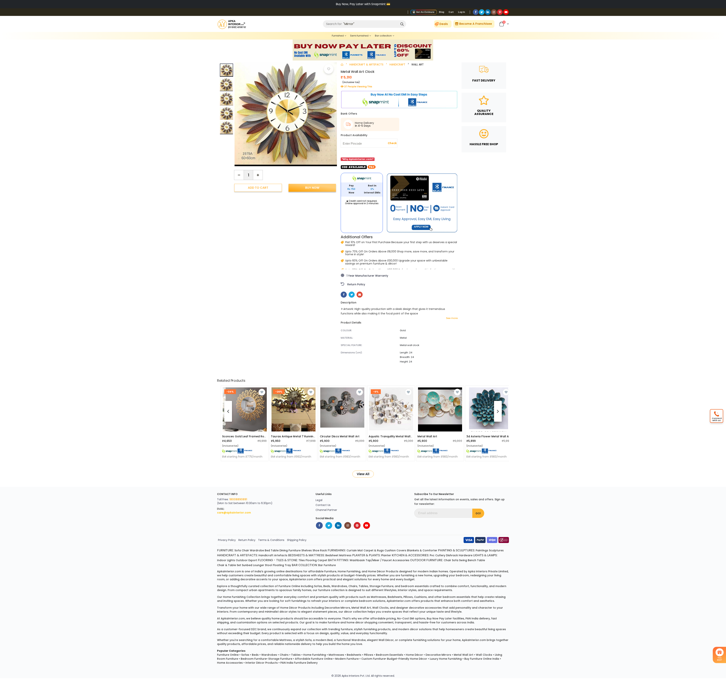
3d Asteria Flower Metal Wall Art (488, 436)
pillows (408, 597)
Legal (319, 500)
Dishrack (452, 555)
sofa (308, 640)
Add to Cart (258, 187)
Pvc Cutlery (437, 555)
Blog (441, 12)
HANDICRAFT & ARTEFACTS (366, 64)
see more (452, 318)
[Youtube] (506, 12)
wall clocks (380, 608)
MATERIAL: (347, 338)
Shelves (306, 550)
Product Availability (354, 135)
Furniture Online (228, 655)
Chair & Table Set (229, 565)
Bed (267, 550)
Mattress (345, 555)
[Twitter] (482, 12)
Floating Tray (282, 565)
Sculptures (496, 550)
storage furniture (381, 586)
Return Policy (246, 540)
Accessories (400, 560)
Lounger (258, 565)
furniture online (289, 586)
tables (363, 586)
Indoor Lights (226, 560)
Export (252, 560)
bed (330, 640)
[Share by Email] (360, 295)
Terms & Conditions (271, 540)
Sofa (237, 550)
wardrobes (339, 586)
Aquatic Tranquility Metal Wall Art (392, 436)
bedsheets (395, 597)
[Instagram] (494, 12)
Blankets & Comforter (422, 550)
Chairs (284, 655)
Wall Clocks (484, 655)
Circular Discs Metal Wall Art (339, 436)
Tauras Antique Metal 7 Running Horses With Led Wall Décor (312, 436)
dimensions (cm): (351, 352)
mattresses (378, 597)
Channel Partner (326, 510)
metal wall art (361, 608)
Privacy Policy (227, 540)
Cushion (390, 550)
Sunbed (247, 565)
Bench (472, 560)
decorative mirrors (337, 608)
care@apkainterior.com (234, 512)
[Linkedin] (488, 12)
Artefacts (280, 555)
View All (363, 474)
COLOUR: (346, 330)
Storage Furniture (280, 659)
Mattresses (336, 655)
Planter (386, 555)
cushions (420, 597)
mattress (285, 640)
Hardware (465, 555)
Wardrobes (269, 655)
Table (275, 550)
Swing (463, 560)
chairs (352, 586)
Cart (451, 12)
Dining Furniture (290, 550)
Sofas (245, 655)
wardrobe (358, 640)
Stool (268, 565)
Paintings (482, 550)
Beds (255, 655)
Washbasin (357, 560)
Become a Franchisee (475, 24)
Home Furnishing (314, 655)
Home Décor (414, 655)
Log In (461, 12)
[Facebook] (476, 12)
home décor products (383, 571)
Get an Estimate (425, 12)
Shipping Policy (296, 540)
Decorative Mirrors (438, 655)
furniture (330, 571)
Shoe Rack (320, 550)
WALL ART (417, 64)
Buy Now (312, 187)
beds (326, 586)
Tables (296, 655)
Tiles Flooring (308, 560)
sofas (318, 586)
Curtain (352, 550)
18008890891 (238, 499)
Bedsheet (331, 555)
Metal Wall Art (427, 436)
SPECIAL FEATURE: (351, 345)
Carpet (322, 560)
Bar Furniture (327, 565)
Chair (245, 550)
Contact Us (323, 505)
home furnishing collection (242, 597)
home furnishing (349, 571)
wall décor (386, 640)
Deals (443, 24)
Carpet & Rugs (374, 550)
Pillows (368, 655)
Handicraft (265, 555)
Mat (360, 550)
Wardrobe (257, 550)
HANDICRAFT (397, 64)
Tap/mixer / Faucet (379, 560)
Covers (401, 550)
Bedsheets (354, 655)
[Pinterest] (500, 12)
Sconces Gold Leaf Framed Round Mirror (250, 436)
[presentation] (331, 110)
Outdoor (242, 560)
